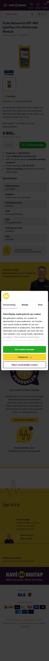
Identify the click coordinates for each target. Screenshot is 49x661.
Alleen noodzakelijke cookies (24, 365)
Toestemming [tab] (9, 305)
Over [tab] (40, 305)
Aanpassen (23, 357)
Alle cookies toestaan (24, 349)
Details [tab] (25, 305)
